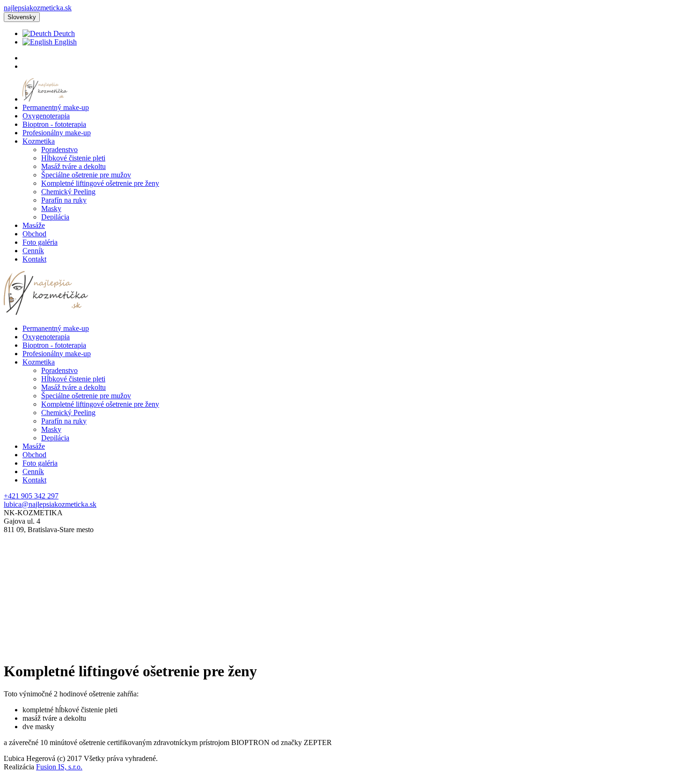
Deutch (63, 33)
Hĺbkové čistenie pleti (73, 158)
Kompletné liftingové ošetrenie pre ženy (100, 183)
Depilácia (55, 217)
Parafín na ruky (64, 200)
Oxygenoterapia (46, 116)
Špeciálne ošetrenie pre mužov (86, 175)
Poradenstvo (59, 150)
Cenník (33, 251)
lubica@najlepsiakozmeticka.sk (50, 504)
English (64, 42)
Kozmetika (38, 141)
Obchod (34, 234)
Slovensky (21, 17)
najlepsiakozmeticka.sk (38, 8)
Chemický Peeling (68, 192)
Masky (51, 208)
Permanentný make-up (55, 107)
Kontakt (34, 259)
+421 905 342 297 (31, 496)
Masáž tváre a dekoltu (73, 166)
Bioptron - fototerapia (54, 124)
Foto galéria (40, 242)
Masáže (33, 225)
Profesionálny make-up (56, 133)
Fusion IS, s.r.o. (59, 767)
